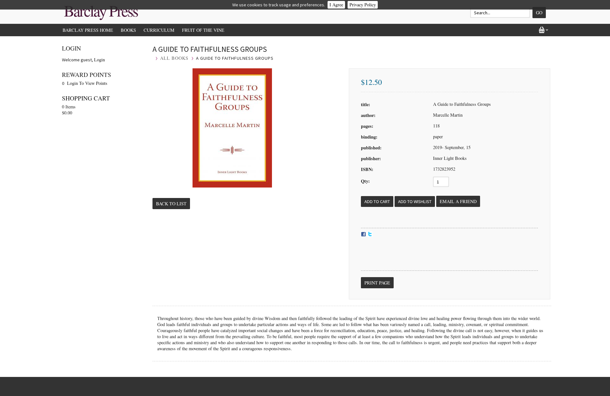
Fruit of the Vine (203, 30)
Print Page (377, 283)
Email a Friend (458, 201)
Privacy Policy (362, 5)
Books (128, 30)
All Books (174, 58)
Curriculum (159, 30)
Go (539, 13)
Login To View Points (87, 83)
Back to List (171, 204)
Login (99, 60)
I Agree (336, 5)
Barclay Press (101, 10)
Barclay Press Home (88, 30)
